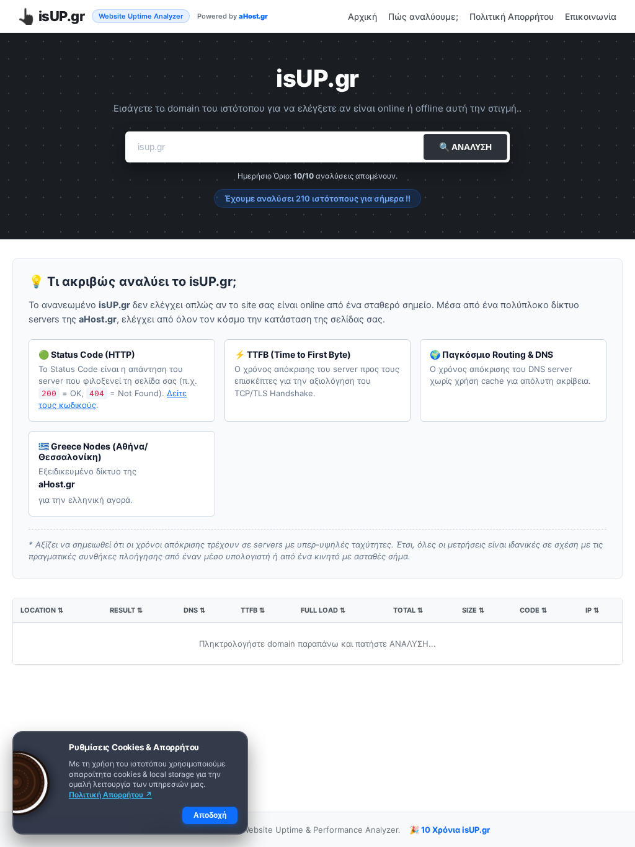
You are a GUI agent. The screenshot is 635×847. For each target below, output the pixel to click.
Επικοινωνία (590, 16)
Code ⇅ (533, 610)
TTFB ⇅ (253, 610)
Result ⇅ (126, 610)
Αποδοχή (209, 815)
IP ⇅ (592, 610)
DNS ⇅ (194, 610)
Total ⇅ (408, 610)
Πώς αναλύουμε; (423, 16)
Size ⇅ (473, 610)
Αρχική (362, 16)
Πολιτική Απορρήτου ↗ (110, 794)
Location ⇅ (41, 610)
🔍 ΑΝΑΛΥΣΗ (465, 147)
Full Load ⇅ (323, 610)
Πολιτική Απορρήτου (511, 16)
